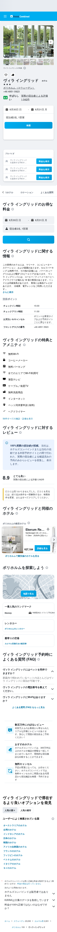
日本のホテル (9, 838)
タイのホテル (9, 867)
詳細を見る (42, 548)
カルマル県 (39, 921)
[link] (22, 556)
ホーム (7, 921)
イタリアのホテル (11, 863)
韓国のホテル (9, 842)
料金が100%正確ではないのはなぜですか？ (26, 906)
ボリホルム (16, 927)
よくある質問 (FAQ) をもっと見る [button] (28, 707)
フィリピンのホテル (12, 855)
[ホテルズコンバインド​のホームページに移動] (19, 16)
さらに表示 (8, 292)
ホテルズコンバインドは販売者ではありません (26, 893)
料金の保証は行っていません (29, 883)
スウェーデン (19, 921)
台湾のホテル (9, 829)
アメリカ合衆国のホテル (15, 846)
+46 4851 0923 (11, 91)
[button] (5, 16)
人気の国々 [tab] (10, 810)
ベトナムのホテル (11, 859)
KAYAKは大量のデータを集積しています (27, 900)
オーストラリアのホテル (15, 825)
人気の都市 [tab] (26, 810)
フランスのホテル (11, 850)
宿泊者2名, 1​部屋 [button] (15, 117)
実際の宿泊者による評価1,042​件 (34, 97)
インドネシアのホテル (14, 833)
